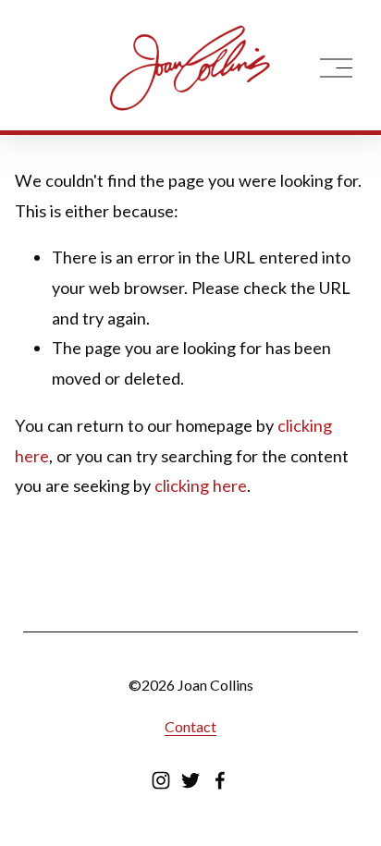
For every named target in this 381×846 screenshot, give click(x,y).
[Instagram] (161, 780)
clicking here (200, 485)
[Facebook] (220, 780)
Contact (190, 726)
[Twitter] (190, 780)
